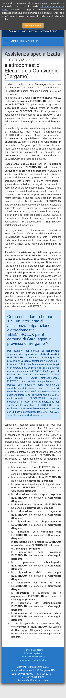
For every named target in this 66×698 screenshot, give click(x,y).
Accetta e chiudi (33, 25)
